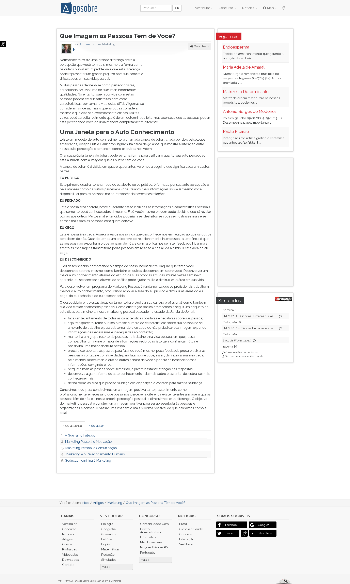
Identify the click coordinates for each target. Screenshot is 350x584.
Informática (148, 537)
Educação (186, 539)
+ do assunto (72, 426)
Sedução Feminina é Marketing (88, 460)
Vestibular (203, 8)
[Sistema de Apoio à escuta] (3, 44)
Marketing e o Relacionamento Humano (95, 454)
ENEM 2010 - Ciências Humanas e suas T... (250, 328)
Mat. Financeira (151, 542)
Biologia (107, 524)
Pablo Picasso (236, 131)
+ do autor (96, 426)
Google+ (263, 525)
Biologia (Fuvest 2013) (237, 340)
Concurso (226, 8)
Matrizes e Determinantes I (247, 91)
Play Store (265, 533)
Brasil (183, 524)
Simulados (108, 560)
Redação (108, 554)
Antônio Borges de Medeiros (249, 111)
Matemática (110, 549)
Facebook (231, 525)
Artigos (67, 539)
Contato (68, 565)
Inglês (105, 544)
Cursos (67, 544)
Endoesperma (236, 47)
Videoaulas (70, 554)
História (106, 539)
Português (147, 552)
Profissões (69, 549)
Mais (270, 8)
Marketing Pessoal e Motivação (88, 442)
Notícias (248, 8)
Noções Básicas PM (154, 547)
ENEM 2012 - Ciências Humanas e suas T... (250, 316)
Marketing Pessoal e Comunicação (91, 448)
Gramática (108, 534)
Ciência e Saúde (191, 529)
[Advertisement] (180, 83)
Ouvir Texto (201, 46)
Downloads (70, 560)
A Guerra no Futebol (80, 435)
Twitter (229, 533)
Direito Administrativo (150, 530)
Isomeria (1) (230, 310)
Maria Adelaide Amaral (244, 67)
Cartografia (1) (231, 334)
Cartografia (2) (232, 322)
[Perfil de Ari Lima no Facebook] (74, 50)
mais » (106, 566)
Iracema (228, 346)
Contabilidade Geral (155, 524)
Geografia (108, 529)
